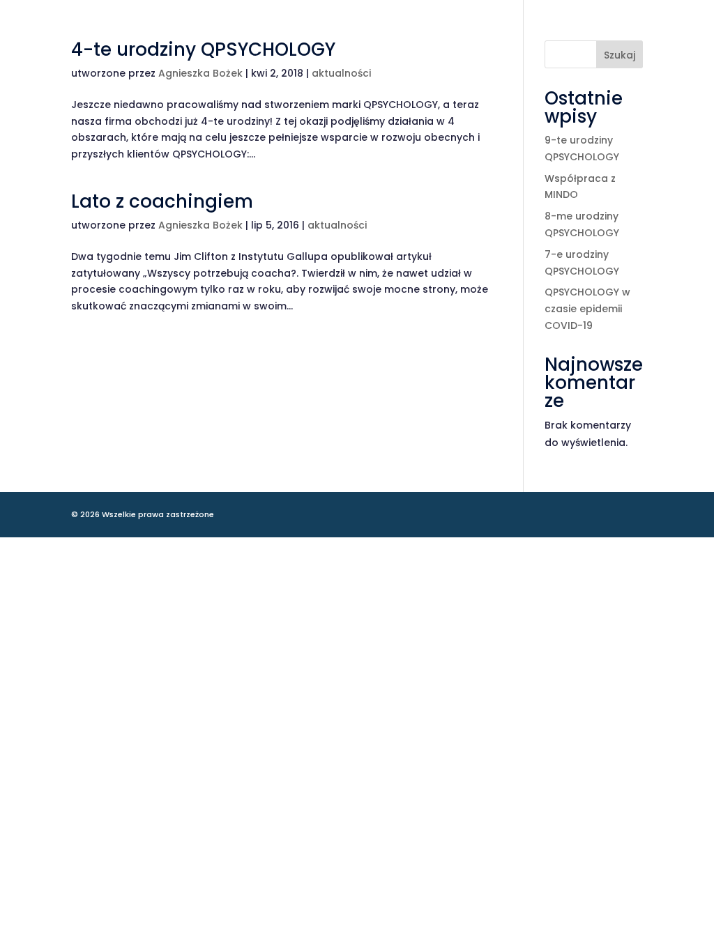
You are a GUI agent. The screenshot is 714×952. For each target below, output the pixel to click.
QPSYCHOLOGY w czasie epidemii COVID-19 (587, 308)
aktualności (341, 73)
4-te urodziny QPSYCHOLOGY (203, 49)
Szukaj (619, 55)
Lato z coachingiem (162, 201)
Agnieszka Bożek (200, 73)
